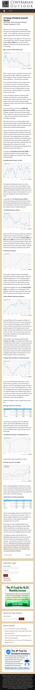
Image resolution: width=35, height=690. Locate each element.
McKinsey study (27, 138)
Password (5, 570)
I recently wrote (24, 343)
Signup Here (6, 578)
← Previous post (7, 555)
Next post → (28, 555)
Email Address (7, 566)
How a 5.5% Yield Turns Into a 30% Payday (16, 628)
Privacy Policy (12, 686)
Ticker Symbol (7, 616)
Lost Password (7, 580)
